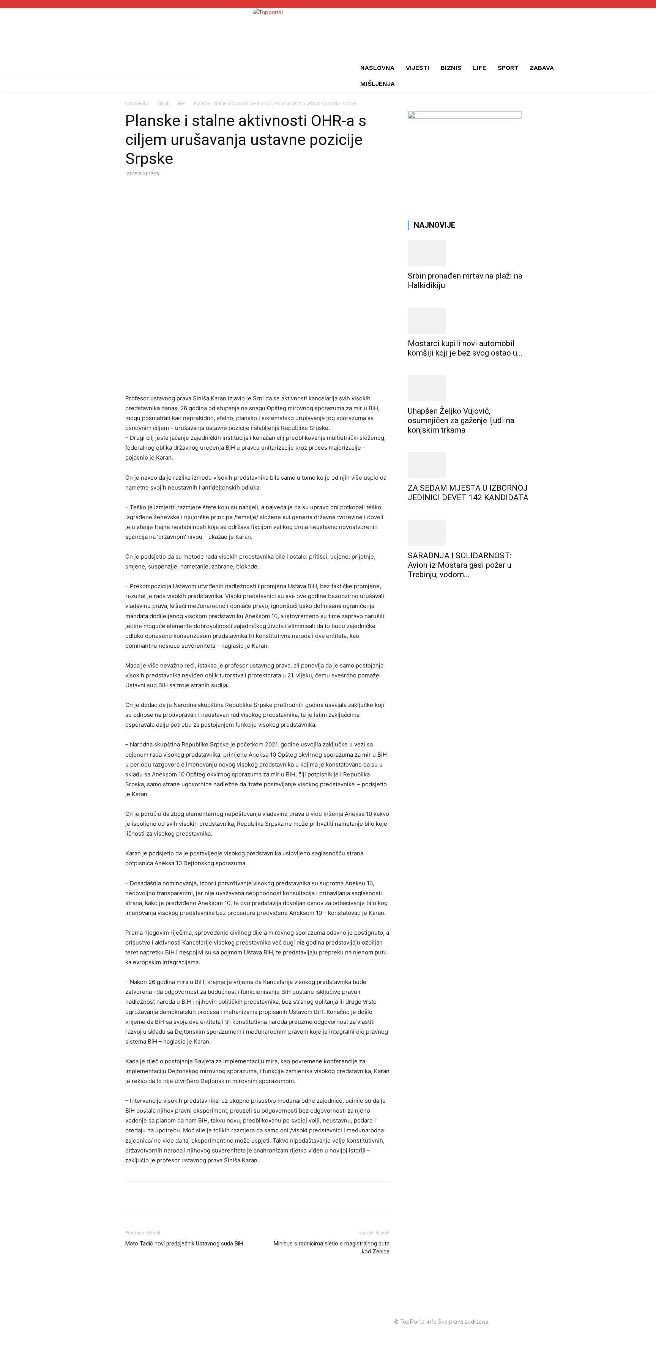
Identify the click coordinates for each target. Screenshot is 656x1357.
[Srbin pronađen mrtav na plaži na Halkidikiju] (469, 253)
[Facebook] (132, 1197)
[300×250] (465, 116)
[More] (221, 1197)
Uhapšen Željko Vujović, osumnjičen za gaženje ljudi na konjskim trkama (461, 420)
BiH (182, 103)
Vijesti (163, 103)
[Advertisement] (469, 644)
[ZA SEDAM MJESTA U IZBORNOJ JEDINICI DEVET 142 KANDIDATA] (469, 465)
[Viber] (202, 1197)
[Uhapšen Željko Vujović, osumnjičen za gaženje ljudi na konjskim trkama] (469, 388)
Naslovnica (137, 103)
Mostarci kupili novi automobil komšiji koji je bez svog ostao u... (465, 348)
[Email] (185, 1197)
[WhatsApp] (167, 1197)
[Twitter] (150, 1197)
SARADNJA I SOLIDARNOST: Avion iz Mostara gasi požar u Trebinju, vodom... (459, 565)
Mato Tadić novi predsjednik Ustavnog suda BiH (184, 1243)
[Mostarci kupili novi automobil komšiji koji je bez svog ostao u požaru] (469, 320)
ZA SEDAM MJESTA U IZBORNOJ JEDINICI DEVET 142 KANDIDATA (468, 492)
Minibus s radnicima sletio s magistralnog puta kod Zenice (332, 1247)
